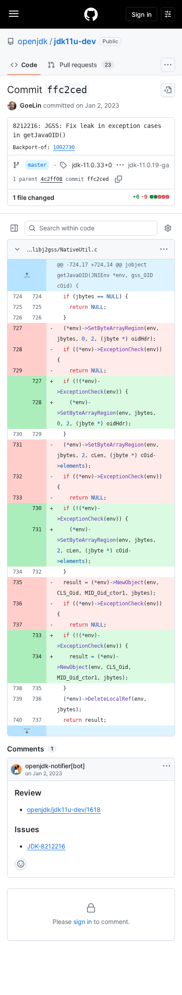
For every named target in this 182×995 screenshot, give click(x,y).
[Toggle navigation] (13, 13)
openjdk (33, 41)
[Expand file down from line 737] (27, 730)
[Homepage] (91, 14)
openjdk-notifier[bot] (55, 766)
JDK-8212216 (46, 846)
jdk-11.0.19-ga (148, 165)
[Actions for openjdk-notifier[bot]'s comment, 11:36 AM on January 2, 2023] (166, 766)
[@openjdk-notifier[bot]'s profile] (16, 769)
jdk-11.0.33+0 (92, 165)
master (37, 165)
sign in (82, 921)
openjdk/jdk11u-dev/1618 (64, 809)
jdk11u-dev (75, 41)
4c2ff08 (51, 179)
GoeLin (31, 105)
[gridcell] (91, 275)
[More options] (164, 249)
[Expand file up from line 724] (27, 275)
